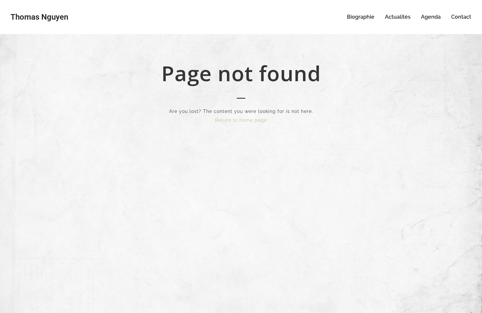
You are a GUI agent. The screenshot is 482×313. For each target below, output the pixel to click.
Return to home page (241, 120)
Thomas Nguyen (39, 17)
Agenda (431, 17)
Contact (461, 17)
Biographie (360, 17)
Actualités (398, 17)
